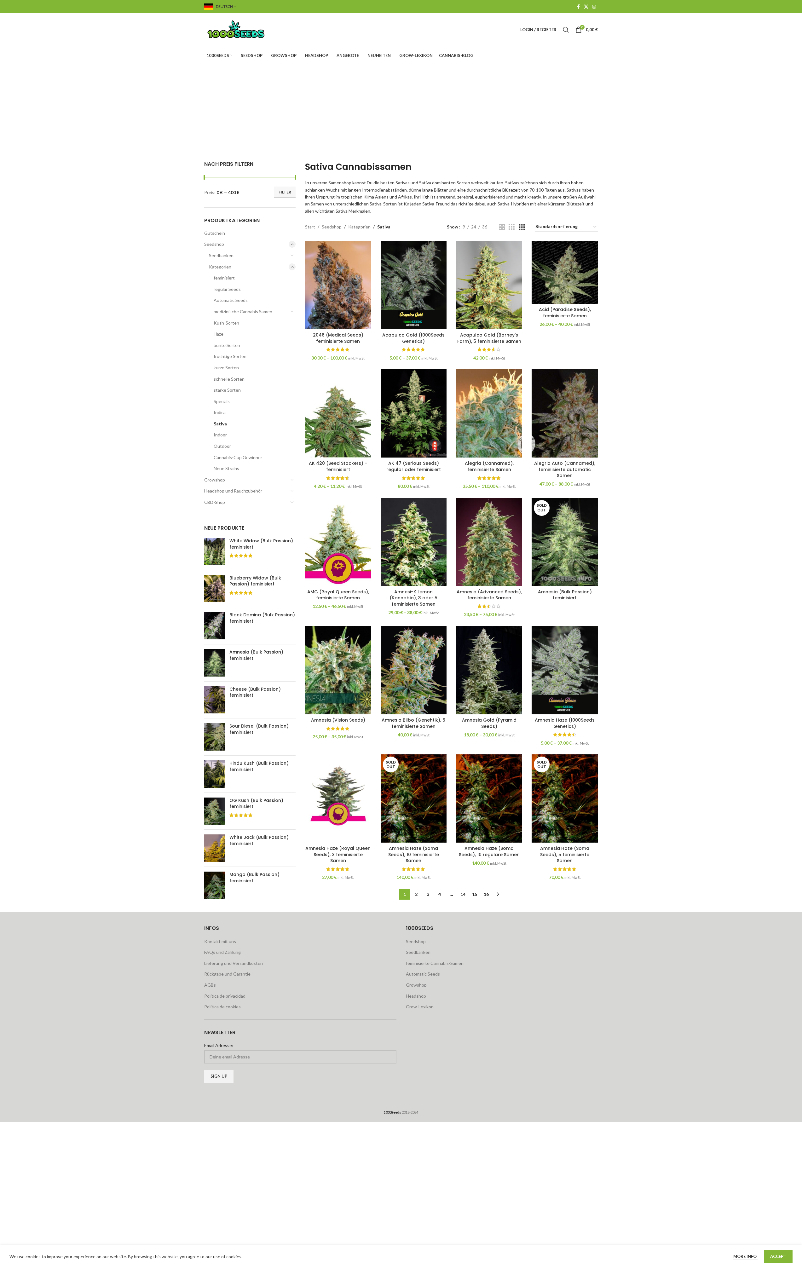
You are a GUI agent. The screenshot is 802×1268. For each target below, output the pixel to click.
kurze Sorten (226, 367)
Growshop (214, 479)
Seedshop (214, 244)
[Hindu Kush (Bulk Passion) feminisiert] (214, 774)
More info (745, 1256)
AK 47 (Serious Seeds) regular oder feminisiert (413, 466)
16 (486, 894)
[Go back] (358, 96)
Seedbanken (221, 255)
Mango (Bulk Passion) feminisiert (254, 878)
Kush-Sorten (226, 323)
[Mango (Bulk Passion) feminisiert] (214, 885)
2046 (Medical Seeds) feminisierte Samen (338, 338)
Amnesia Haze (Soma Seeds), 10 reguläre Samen (489, 851)
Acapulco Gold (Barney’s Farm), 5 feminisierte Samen (489, 338)
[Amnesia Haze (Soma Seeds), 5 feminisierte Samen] (565, 798)
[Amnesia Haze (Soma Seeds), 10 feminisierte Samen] (414, 798)
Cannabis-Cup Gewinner (238, 457)
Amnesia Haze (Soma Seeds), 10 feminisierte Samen (413, 854)
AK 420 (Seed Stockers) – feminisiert (338, 466)
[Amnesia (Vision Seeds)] (338, 670)
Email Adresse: (218, 1045)
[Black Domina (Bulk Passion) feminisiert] (214, 625)
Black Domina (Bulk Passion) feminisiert (262, 618)
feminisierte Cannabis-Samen (435, 963)
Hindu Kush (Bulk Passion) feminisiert (259, 766)
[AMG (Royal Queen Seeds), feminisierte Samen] (338, 542)
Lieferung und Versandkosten (233, 963)
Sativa (220, 423)
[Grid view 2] (502, 227)
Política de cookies (222, 1006)
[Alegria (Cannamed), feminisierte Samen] (489, 413)
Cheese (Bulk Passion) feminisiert (255, 692)
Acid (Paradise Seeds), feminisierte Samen (565, 312)
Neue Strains (226, 468)
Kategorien (220, 266)
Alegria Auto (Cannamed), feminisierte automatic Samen (564, 469)
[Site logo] (243, 29)
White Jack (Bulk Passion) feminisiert (259, 840)
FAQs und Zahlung (222, 952)
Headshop (416, 996)
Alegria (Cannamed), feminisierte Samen (489, 466)
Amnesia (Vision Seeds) (338, 720)
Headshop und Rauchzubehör (233, 490)
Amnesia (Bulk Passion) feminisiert (256, 655)
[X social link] (586, 7)
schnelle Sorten (229, 379)
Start (310, 226)
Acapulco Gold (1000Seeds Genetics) (413, 338)
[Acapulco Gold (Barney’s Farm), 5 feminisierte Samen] (489, 285)
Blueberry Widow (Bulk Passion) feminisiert (255, 581)
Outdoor (222, 446)
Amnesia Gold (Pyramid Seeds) (489, 723)
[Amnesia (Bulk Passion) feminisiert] (214, 663)
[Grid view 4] (522, 227)
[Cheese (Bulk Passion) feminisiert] (214, 700)
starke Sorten (227, 390)
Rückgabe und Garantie (227, 974)
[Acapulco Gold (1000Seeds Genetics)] (414, 285)
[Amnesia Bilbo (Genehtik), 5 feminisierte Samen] (414, 670)
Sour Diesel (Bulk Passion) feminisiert (259, 729)
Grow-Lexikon (420, 1006)
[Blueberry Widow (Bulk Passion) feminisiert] (214, 588)
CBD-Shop (214, 502)
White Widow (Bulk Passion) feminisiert (261, 544)
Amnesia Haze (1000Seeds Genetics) (565, 723)
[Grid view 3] (512, 227)
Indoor (220, 434)
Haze (218, 334)
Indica (220, 412)
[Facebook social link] (578, 7)
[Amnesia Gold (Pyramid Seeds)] (489, 670)
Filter (285, 192)
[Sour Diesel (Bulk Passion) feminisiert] (214, 737)
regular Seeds (227, 289)
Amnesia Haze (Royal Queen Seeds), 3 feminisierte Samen (338, 854)
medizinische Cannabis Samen (243, 311)
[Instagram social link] (594, 7)
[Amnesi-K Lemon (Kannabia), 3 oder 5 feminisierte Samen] (414, 542)
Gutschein (214, 233)
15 (474, 894)
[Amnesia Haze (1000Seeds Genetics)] (565, 670)
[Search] (566, 29)
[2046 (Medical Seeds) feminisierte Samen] (338, 285)
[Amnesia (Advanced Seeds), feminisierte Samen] (489, 542)
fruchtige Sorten (230, 356)
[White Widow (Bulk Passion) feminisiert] (214, 551)
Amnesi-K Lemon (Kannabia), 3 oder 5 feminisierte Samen (413, 598)
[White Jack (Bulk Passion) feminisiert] (214, 848)
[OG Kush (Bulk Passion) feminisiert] (214, 811)
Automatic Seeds (231, 300)
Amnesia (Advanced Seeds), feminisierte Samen (489, 595)
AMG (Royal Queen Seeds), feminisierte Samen (338, 595)
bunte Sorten (227, 345)
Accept (778, 1256)
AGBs (210, 985)
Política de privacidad (224, 996)
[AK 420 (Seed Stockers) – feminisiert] (338, 413)
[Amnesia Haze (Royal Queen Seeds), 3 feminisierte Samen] (338, 798)
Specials (222, 401)
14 (462, 894)
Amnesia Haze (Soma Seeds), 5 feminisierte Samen (564, 854)
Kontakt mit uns (220, 941)
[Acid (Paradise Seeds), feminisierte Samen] (565, 272)
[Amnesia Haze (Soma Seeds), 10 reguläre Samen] (489, 798)
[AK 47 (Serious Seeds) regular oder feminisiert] (414, 413)
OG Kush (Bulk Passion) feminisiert (256, 804)
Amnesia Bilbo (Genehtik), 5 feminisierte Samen (413, 723)
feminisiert (224, 277)
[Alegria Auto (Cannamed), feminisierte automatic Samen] (565, 413)
